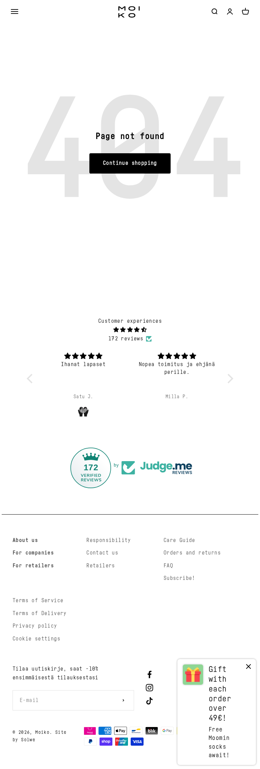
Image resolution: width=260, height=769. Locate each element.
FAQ (168, 565)
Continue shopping (130, 163)
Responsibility (108, 540)
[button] (31, 378)
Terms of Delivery (40, 613)
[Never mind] (248, 668)
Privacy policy (35, 626)
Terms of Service (38, 600)
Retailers (100, 565)
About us (25, 540)
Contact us (102, 553)
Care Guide (179, 540)
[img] (130, 330)
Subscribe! (179, 578)
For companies (33, 553)
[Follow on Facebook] (149, 674)
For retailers (33, 565)
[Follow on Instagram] (149, 687)
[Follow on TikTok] (149, 700)
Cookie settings (36, 638)
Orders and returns (192, 553)
